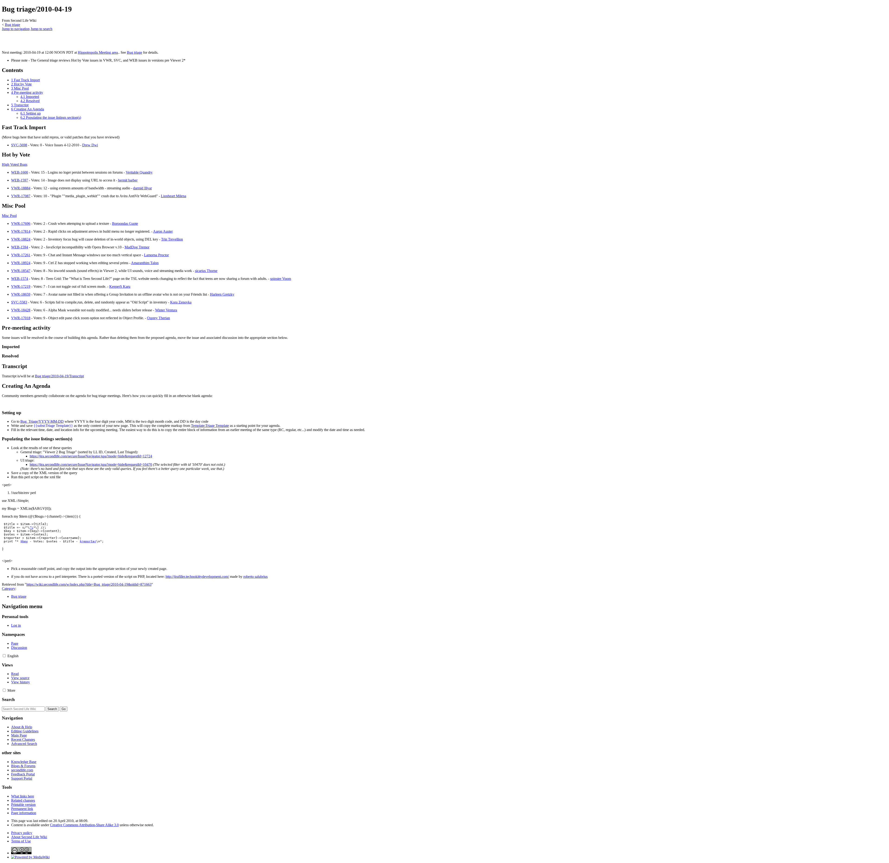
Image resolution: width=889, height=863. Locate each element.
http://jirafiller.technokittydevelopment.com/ (197, 576)
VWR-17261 (20, 255)
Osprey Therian (158, 318)
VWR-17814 (20, 231)
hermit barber (128, 180)
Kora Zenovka (180, 302)
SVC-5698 (19, 145)
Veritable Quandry (139, 172)
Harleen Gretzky (222, 294)
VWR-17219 (20, 286)
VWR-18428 (20, 310)
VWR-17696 (20, 223)
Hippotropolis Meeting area (98, 52)
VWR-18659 (20, 294)
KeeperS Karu (119, 286)
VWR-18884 (20, 188)
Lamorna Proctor (156, 255)
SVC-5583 (19, 302)
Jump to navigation (16, 29)
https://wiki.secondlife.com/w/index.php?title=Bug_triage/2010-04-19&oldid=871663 (88, 584)
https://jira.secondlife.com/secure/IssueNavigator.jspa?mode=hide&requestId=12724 (91, 456)
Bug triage (12, 25)
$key (24, 541)
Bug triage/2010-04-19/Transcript (59, 376)
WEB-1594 (19, 247)
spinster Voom (280, 279)
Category (8, 589)
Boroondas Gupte (125, 223)
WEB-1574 (19, 279)
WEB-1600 (19, 172)
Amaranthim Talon (145, 263)
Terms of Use (21, 841)
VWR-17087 (20, 196)
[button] (4, 655)
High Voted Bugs (14, 164)
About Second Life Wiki (29, 837)
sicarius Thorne (206, 271)
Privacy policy (21, 833)
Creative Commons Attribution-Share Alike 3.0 (84, 825)
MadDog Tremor (137, 247)
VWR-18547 (20, 271)
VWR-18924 (20, 263)
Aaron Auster (163, 231)
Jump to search (41, 29)
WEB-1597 (19, 180)
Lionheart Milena (173, 196)
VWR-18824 (20, 239)
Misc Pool (9, 216)
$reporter (88, 541)
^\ (31, 527)
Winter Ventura (166, 310)
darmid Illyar (142, 188)
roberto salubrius (255, 576)
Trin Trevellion (172, 239)
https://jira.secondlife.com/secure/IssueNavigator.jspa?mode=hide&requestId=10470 (91, 464)
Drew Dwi (90, 145)
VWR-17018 (20, 318)
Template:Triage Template (210, 426)
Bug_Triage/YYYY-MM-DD (42, 421)
